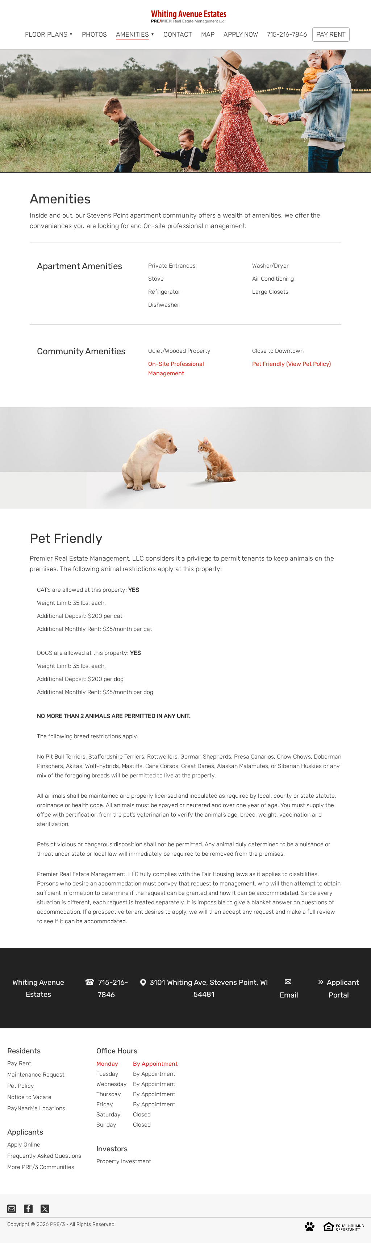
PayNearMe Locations (36, 1108)
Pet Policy (20, 1085)
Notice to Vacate (29, 1097)
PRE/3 (57, 1224)
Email (289, 995)
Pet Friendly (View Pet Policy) (291, 363)
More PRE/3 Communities (40, 1167)
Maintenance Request (35, 1074)
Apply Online (23, 1144)
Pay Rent (19, 1063)
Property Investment (123, 1161)
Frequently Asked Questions (44, 1155)
